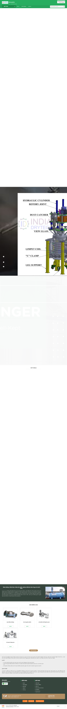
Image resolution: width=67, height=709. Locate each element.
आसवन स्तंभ (37, 686)
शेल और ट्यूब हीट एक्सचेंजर (27, 622)
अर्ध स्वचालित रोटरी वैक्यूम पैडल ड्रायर (44, 622)
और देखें (10, 626)
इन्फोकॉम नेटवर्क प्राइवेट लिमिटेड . (9, 706)
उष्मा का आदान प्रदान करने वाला (39, 687)
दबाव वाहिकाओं (37, 689)
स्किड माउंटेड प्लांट (38, 691)
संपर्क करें (29, 6)
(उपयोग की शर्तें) (15, 705)
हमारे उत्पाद (6, 6)
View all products (33, 650)
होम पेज (18, 6)
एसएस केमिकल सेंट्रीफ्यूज (10, 622)
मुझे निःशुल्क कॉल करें (40, 701)
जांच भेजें (25, 701)
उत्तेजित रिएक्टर (37, 683)
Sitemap (24, 689)
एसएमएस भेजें (32, 701)
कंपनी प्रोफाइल (24, 6)
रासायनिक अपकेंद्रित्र (38, 684)
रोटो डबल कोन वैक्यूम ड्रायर (10, 642)
